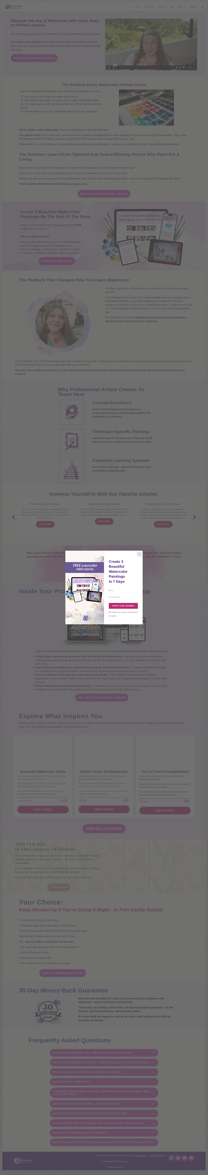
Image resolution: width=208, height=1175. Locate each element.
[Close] (139, 554)
